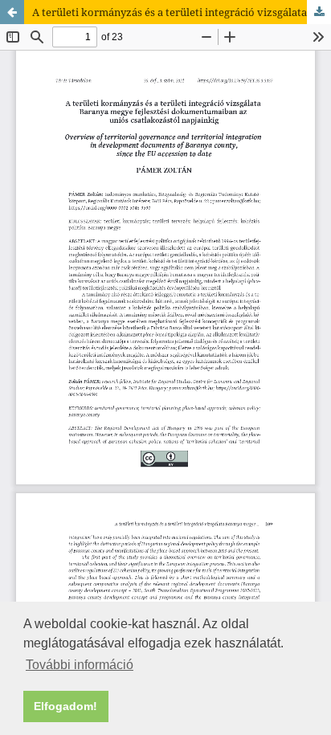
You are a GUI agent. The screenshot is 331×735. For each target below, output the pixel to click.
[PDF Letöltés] (319, 12)
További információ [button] (79, 665)
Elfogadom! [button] (65, 706)
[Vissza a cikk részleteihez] (12, 12)
